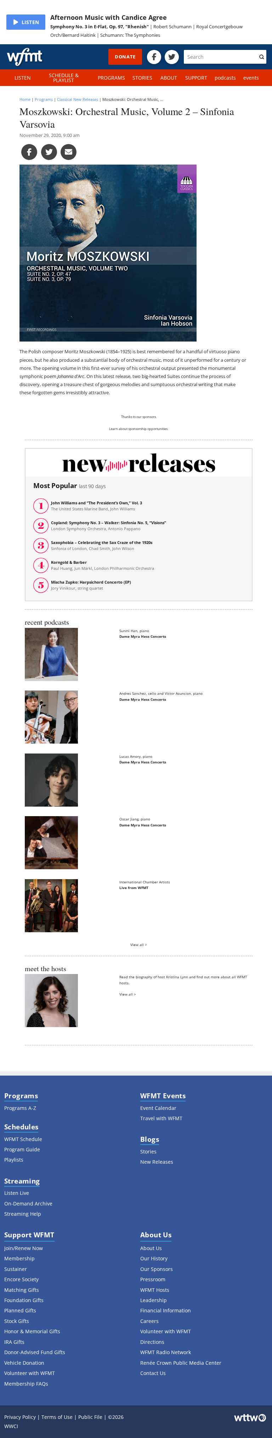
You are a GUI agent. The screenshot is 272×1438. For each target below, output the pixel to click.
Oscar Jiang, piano (134, 819)
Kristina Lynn (177, 976)
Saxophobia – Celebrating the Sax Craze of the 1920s (101, 545)
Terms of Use (57, 1417)
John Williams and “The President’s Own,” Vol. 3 (96, 505)
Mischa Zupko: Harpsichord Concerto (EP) (91, 585)
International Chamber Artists (144, 882)
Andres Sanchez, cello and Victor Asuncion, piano (161, 693)
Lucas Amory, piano (135, 756)
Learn (113, 429)
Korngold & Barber (102, 565)
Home (24, 99)
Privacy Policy (20, 1417)
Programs (44, 99)
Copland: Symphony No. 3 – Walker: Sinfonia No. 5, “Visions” (108, 525)
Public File (90, 1417)
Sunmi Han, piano (134, 630)
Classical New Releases (77, 99)
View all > (138, 944)
